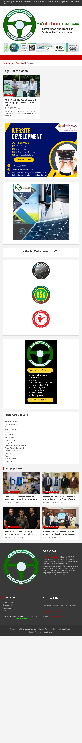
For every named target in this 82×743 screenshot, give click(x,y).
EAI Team (18, 108)
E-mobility (9, 95)
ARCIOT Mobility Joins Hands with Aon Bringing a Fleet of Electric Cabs (20, 102)
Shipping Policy (8, 605)
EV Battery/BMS (10, 430)
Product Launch (10, 459)
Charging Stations (11, 424)
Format (49, 2)
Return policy (7, 608)
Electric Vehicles (10, 440)
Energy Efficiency (11, 443)
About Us (19, 2)
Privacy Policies (63, 2)
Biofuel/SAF (9, 435)
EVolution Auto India (30, 629)
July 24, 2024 (9, 108)
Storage (7, 427)
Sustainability (9, 437)
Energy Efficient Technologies (15, 448)
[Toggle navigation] (6, 57)
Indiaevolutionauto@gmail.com (53, 611)
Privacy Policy (8, 602)
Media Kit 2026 (21, 589)
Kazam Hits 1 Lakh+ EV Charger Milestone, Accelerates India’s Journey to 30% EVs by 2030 (19, 534)
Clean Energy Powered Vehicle (15, 445)
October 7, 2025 (48, 537)
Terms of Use (75, 2)
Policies (7, 456)
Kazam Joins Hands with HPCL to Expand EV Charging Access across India (59, 534)
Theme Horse (65, 629)
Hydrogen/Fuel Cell (11, 451)
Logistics (8, 453)
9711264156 (53, 617)
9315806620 (62, 617)
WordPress (48, 632)
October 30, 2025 (10, 537)
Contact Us (27, 2)
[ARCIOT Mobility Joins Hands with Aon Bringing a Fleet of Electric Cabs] (21, 86)
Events (7, 432)
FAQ (55, 2)
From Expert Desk (39, 2)
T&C (4, 611)
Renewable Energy (11, 422)
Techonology (9, 461)
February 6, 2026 (10, 502)
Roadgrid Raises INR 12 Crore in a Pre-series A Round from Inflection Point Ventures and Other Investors (59, 499)
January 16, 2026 (49, 502)
